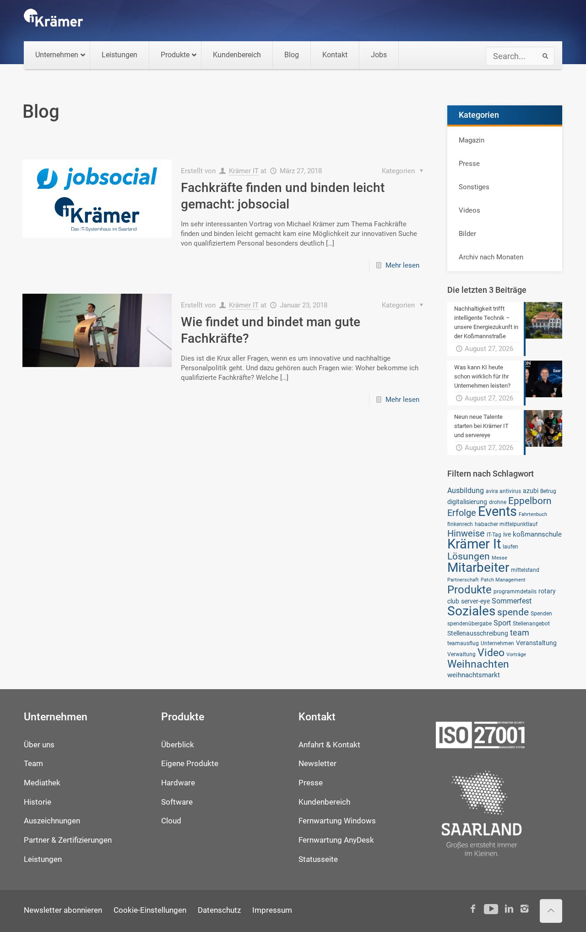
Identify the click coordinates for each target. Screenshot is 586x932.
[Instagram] (524, 909)
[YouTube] (491, 909)
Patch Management (503, 580)
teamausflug (463, 643)
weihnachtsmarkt (473, 675)
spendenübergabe (469, 623)
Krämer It (474, 544)
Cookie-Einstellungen (150, 910)
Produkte (469, 589)
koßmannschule (537, 534)
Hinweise (466, 533)
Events (497, 511)
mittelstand (525, 569)
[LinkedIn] (509, 909)
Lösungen (468, 556)
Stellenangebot (531, 623)
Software (177, 802)
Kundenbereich (324, 802)
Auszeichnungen (52, 821)
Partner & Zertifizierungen (68, 840)
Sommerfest (512, 601)
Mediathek (42, 782)
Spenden (541, 613)
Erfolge (461, 513)
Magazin (471, 140)
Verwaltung (461, 654)
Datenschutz (219, 910)
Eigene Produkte (189, 763)
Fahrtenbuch (533, 514)
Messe (499, 558)
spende (513, 612)
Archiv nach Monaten (491, 257)
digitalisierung (467, 501)
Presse (469, 163)
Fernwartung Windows (337, 821)
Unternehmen (497, 643)
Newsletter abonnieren (63, 910)
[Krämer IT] (53, 20)
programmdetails (515, 591)
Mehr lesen (402, 265)
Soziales (471, 611)
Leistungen (43, 859)
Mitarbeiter (478, 567)
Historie (37, 802)
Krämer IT (244, 171)
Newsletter (317, 763)
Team (33, 763)
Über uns (39, 744)
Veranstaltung (536, 643)
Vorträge (516, 655)
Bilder (467, 234)
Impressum (272, 910)
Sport (502, 623)
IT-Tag (494, 534)
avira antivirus (503, 491)
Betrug (548, 491)
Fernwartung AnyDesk (336, 840)
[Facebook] (473, 909)
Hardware (178, 782)
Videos (469, 210)
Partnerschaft (463, 580)
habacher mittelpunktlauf (506, 524)
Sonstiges (474, 187)
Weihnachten (478, 664)
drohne (497, 502)
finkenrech (460, 524)
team (519, 632)
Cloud (171, 821)
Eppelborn (530, 500)
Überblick (177, 744)
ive (507, 534)
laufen (510, 546)
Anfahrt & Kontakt (329, 744)
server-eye (475, 601)
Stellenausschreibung (477, 633)
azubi (530, 490)
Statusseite (318, 859)
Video (491, 652)
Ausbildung (465, 490)
